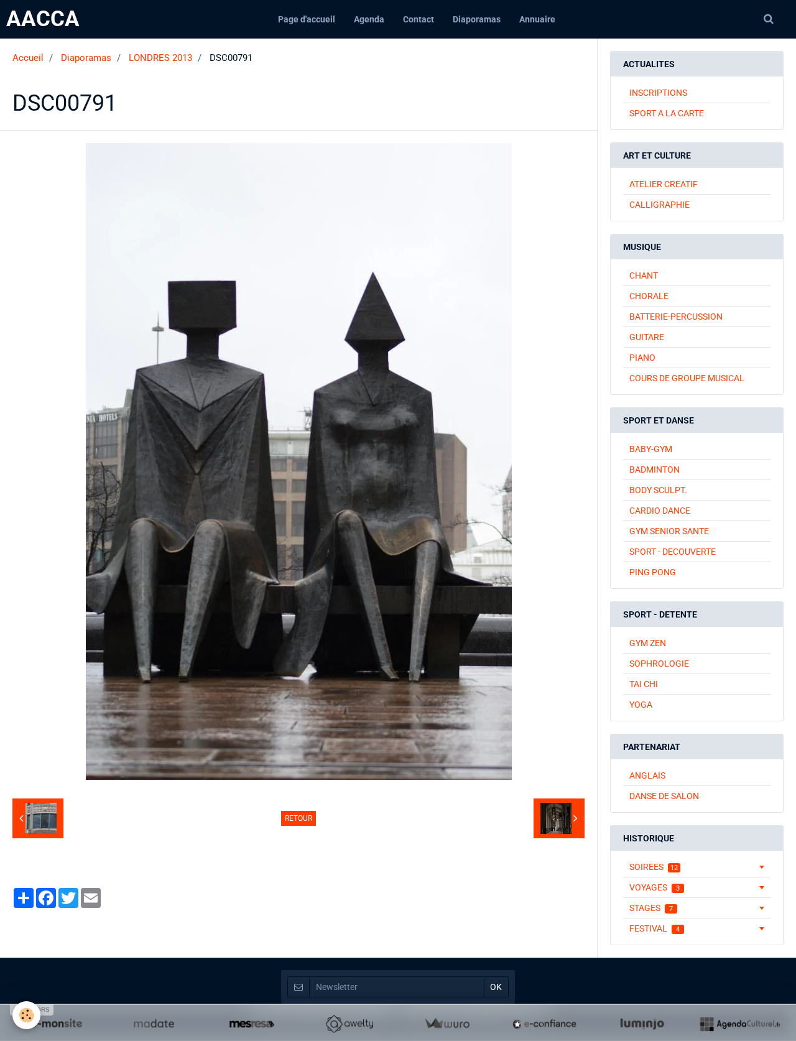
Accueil (28, 57)
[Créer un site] (56, 1023)
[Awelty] (349, 1023)
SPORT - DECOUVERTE (672, 552)
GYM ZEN (647, 643)
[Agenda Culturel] (740, 1023)
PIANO (642, 358)
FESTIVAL (654, 928)
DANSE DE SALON (664, 796)
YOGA (640, 705)
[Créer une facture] (447, 1023)
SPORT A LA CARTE (666, 113)
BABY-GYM (650, 449)
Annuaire (537, 19)
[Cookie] (26, 1015)
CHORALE (649, 296)
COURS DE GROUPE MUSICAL (686, 378)
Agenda (369, 19)
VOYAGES (654, 887)
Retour (298, 818)
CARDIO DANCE (659, 511)
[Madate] (154, 1023)
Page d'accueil (306, 19)
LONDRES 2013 (160, 57)
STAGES (651, 908)
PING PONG (652, 572)
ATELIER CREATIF (663, 184)
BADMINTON (654, 469)
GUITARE (646, 337)
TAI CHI (643, 684)
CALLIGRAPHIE (659, 205)
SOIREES (653, 867)
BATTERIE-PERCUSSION (676, 317)
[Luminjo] (642, 1023)
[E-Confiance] (544, 1023)
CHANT (643, 275)
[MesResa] (251, 1023)
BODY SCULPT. (658, 490)
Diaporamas (477, 19)
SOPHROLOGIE (659, 664)
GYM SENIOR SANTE (669, 531)
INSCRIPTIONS (658, 93)
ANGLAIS (647, 775)
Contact (418, 19)
